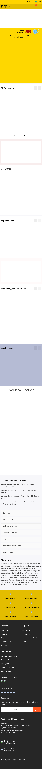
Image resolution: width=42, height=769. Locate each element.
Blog (2, 638)
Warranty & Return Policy (10, 656)
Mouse (3, 498)
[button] (35, 220)
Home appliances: (7, 502)
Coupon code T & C (7, 667)
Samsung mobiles (27, 484)
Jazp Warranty (6, 671)
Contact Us (5, 630)
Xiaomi (11, 486)
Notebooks (25, 496)
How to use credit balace (30, 638)
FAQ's (24, 642)
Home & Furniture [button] (10, 532)
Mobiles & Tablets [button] (10, 526)
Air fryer (4, 504)
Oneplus (4, 486)
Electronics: (5, 490)
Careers (4, 634)
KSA (39, 2)
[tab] (21, 513)
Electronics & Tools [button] (10, 519)
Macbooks (35, 496)
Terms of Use (5, 660)
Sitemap (4, 645)
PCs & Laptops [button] (8, 539)
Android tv (21, 490)
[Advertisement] (21, 62)
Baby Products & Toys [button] (12, 546)
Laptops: (4, 496)
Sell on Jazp (26, 634)
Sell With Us (28, 2)
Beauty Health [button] (9, 552)
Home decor (19, 502)
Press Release (6, 642)
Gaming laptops (13, 496)
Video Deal (26, 630)
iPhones (16, 484)
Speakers (31, 490)
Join (37, 710)
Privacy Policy (5, 664)
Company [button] (7, 513)
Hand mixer (13, 504)
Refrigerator (5, 492)
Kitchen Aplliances (32, 502)
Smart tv (13, 490)
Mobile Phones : (6, 484)
